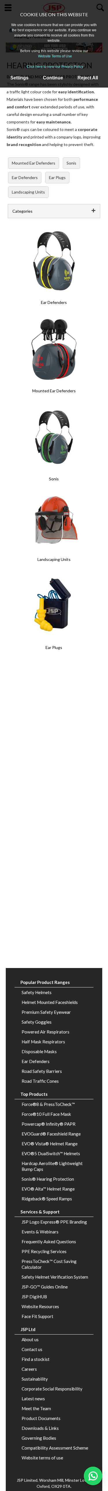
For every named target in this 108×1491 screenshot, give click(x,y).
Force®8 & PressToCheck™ (48, 1104)
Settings (19, 77)
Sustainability (35, 1378)
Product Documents (41, 1418)
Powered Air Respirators (45, 1031)
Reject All (87, 77)
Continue (53, 77)
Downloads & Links (40, 1428)
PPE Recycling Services (44, 1251)
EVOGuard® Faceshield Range (51, 1133)
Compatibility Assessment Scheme (55, 1447)
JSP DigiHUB (34, 1296)
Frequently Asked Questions (49, 1241)
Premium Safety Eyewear (46, 1012)
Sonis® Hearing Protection (48, 1179)
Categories (22, 211)
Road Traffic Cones (40, 1081)
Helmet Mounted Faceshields (50, 1002)
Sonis (71, 163)
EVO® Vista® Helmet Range (49, 1143)
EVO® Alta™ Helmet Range (48, 1188)
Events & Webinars (40, 1231)
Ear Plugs (57, 177)
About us (30, 1339)
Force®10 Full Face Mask (46, 1114)
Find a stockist (36, 1359)
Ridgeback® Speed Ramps (47, 1198)
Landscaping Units (28, 191)
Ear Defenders (25, 177)
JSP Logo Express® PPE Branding (54, 1221)
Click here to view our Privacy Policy (55, 67)
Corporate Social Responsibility (52, 1388)
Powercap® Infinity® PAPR (48, 1124)
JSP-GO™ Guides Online (45, 1286)
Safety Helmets (37, 992)
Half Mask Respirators (43, 1041)
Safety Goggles (37, 1022)
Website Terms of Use (55, 56)
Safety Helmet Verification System (55, 1276)
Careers (29, 1369)
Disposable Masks (39, 1051)
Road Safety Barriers (42, 1071)
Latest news (33, 1398)
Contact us (32, 1349)
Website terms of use (42, 1457)
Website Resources (40, 1306)
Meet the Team (36, 1408)
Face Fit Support (37, 1316)
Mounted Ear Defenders (33, 163)
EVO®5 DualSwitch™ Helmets (51, 1153)
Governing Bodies (39, 1438)
